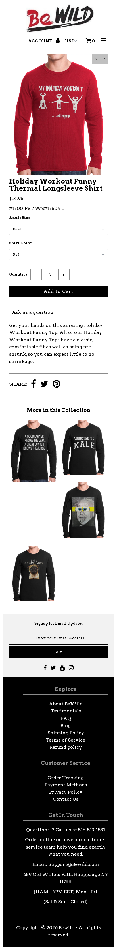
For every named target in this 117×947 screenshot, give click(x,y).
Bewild (66, 927)
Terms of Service (65, 740)
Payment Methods (66, 784)
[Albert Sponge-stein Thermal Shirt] (83, 536)
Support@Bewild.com (73, 864)
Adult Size (20, 218)
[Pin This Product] (56, 384)
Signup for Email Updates (58, 623)
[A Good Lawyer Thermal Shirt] (33, 480)
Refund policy (65, 747)
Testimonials (66, 711)
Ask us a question (32, 312)
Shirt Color (20, 243)
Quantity (18, 274)
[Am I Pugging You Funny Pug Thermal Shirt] (33, 599)
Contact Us (65, 799)
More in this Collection (58, 410)
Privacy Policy (65, 792)
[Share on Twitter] (44, 384)
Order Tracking (65, 777)
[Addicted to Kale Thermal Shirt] (83, 473)
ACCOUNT (40, 41)
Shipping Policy (65, 732)
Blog (65, 725)
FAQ (65, 718)
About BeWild (66, 704)
